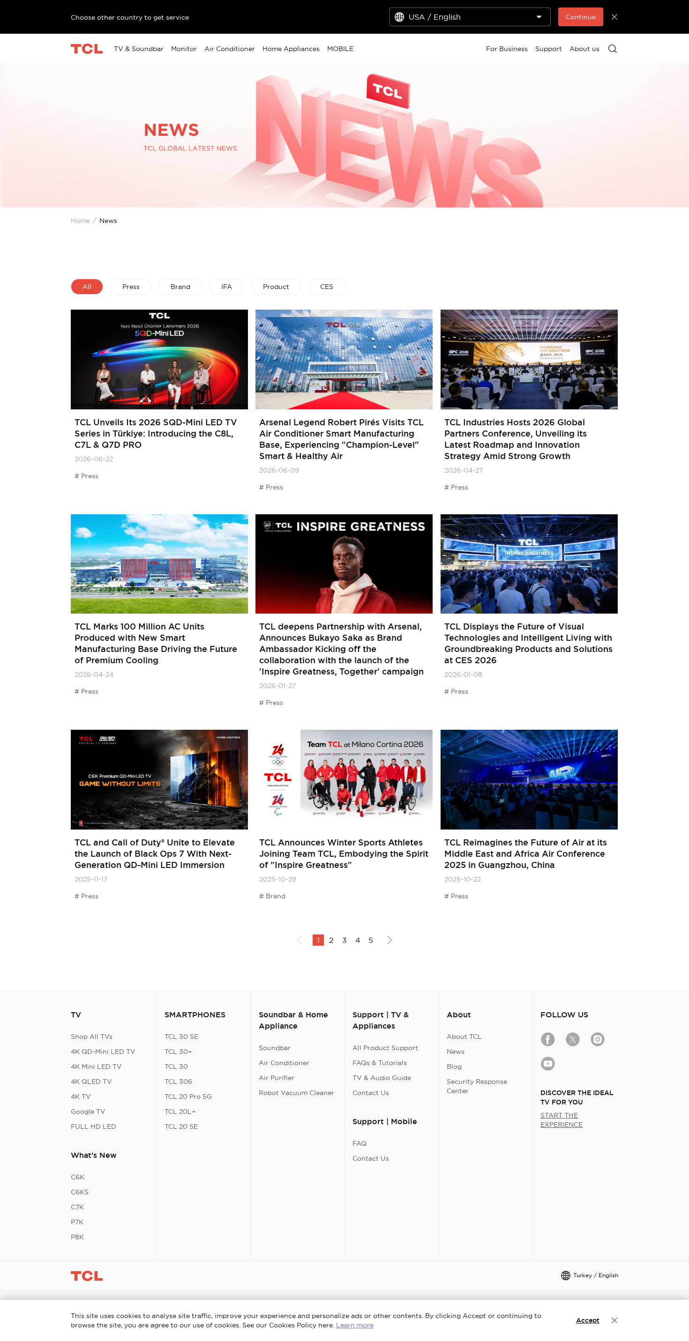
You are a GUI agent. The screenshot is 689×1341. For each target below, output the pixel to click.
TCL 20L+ (180, 1111)
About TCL (464, 1036)
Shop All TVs (91, 1036)
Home (80, 220)
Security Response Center (477, 1086)
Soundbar (275, 1048)
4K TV (81, 1096)
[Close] (614, 1320)
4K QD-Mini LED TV (103, 1051)
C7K (77, 1207)
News (455, 1051)
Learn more (355, 1325)
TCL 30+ (178, 1051)
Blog (454, 1066)
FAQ (359, 1143)
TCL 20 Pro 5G (188, 1096)
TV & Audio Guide (381, 1078)
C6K (77, 1177)
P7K (77, 1222)
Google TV (88, 1111)
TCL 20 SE (181, 1126)
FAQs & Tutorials (379, 1063)
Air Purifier (276, 1078)
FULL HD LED (93, 1126)
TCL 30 (176, 1066)
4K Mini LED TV (96, 1066)
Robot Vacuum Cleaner (296, 1093)
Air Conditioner (284, 1063)
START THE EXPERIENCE (561, 1120)
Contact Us (370, 1093)
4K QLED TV (91, 1081)
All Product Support (385, 1048)
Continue (581, 17)
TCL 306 (178, 1081)
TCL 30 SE (181, 1036)
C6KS (80, 1192)
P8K (77, 1237)
